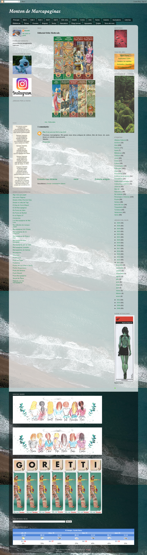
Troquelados (118, 207)
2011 (118, 300)
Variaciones (118, 212)
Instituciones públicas (121, 184)
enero (118, 296)
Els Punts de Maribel (20, 213)
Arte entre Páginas (19, 197)
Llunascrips (16, 218)
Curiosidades (118, 166)
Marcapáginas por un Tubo (22, 245)
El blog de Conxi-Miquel (21, 205)
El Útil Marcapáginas (20, 208)
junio (118, 282)
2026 (119, 223)
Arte (90, 20)
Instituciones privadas (121, 181)
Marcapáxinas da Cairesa (21, 250)
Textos (54, 23)
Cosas (116, 161)
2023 (119, 231)
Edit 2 (33, 20)
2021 (119, 237)
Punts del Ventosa (19, 270)
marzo (118, 290)
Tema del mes (109, 23)
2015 (119, 254)
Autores (106, 20)
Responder (46, 142)
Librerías (128, 20)
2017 (119, 248)
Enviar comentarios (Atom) (56, 183)
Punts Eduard (17, 273)
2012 (119, 262)
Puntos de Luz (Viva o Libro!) (22, 265)
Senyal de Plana (18, 278)
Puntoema (16, 263)
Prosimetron (17, 258)
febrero (118, 293)
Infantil (74, 20)
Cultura (116, 163)
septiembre (120, 273)
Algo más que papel (19, 195)
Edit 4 (48, 20)
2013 (119, 260)
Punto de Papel (18, 260)
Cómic (82, 20)
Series (97, 20)
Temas (26, 23)
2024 (119, 228)
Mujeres (45, 23)
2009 (119, 305)
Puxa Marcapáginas (19, 276)
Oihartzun (16, 255)
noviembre (120, 268)
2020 (119, 240)
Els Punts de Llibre (19, 210)
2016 (119, 251)
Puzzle (116, 199)
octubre (119, 271)
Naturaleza (64, 23)
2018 (119, 245)
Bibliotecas (16, 23)
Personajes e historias (121, 197)
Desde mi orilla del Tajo (21, 202)
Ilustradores (117, 20)
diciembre (119, 265)
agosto (118, 276)
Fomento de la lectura (121, 176)
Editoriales (51, 122)
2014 (119, 257)
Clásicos (117, 155)
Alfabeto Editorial (120, 140)
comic (116, 158)
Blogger (88, 549)
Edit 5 (56, 20)
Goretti (27, 30)
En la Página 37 (18, 215)
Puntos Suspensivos (19, 268)
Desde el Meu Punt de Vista (22, 200)
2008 (119, 308)
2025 (119, 226)
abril (117, 288)
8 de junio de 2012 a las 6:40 (56, 132)
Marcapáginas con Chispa (21, 229)
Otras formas (76, 23)
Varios (116, 215)
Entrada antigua (102, 179)
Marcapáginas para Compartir (19, 241)
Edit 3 (40, 20)
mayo (118, 285)
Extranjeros (118, 173)
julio (117, 279)
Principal (16, 20)
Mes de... (117, 189)
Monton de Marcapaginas (34, 11)
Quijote (98, 23)
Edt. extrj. (64, 20)
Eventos (35, 23)
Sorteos (117, 202)
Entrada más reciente (47, 179)
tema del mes (119, 204)
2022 (119, 234)
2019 (119, 243)
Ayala (116, 150)
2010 (119, 302)
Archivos (117, 142)
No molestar (118, 194)
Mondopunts (17, 252)
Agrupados (88, 23)
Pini (44, 132)
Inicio (76, 179)
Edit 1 (25, 20)
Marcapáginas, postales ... (22, 247)
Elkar (116, 171)
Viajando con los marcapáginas (18, 281)
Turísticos (117, 210)
